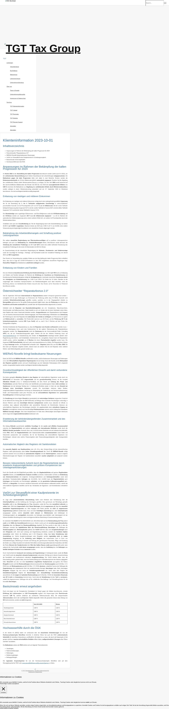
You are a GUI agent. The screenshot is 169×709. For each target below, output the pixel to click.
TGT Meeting (14, 118)
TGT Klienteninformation (17, 106)
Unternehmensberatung (17, 82)
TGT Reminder (14, 114)
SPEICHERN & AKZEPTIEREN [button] (9, 708)
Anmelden (13, 126)
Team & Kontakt (14, 90)
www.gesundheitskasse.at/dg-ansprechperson (35, 663)
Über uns (9, 86)
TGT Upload (13, 110)
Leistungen (10, 63)
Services (9, 102)
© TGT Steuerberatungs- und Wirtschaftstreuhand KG (35, 670)
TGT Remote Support (16, 122)
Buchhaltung (13, 70)
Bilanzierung (13, 74)
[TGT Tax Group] (10, 0)
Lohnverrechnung (15, 78)
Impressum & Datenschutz (18, 98)
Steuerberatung (14, 66)
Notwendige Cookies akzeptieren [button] (9, 683)
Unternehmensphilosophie (17, 94)
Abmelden (13, 130)
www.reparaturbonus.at (9, 335)
